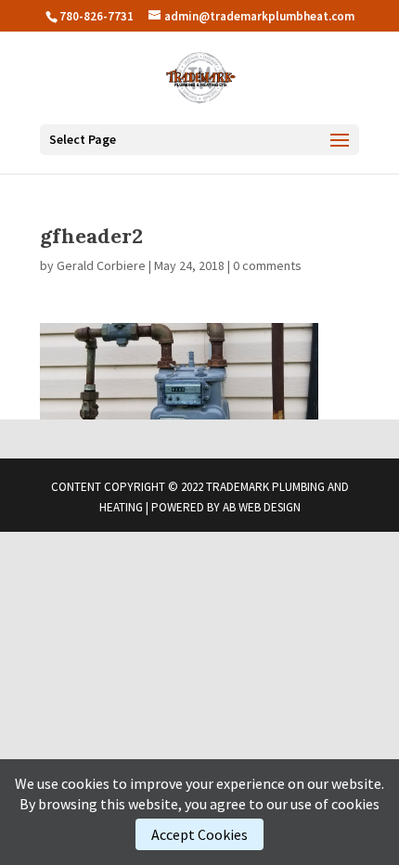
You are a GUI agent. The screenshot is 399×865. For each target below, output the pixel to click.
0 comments (267, 265)
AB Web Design (262, 507)
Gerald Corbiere (101, 265)
